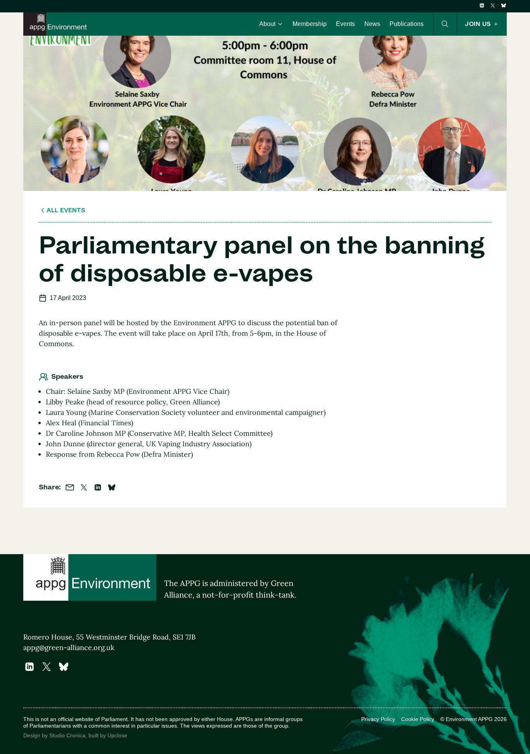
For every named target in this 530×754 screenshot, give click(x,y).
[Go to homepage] (56, 24)
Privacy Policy (378, 719)
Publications (407, 24)
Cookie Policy (417, 719)
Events (345, 24)
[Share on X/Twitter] (83, 487)
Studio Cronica (67, 735)
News (372, 24)
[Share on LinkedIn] (97, 487)
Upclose (117, 735)
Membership (310, 24)
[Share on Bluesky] (111, 487)
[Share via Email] (69, 487)
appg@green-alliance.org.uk (68, 647)
